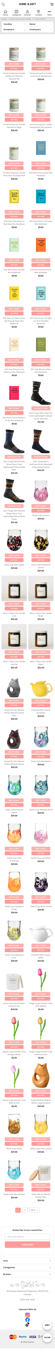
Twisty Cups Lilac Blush (41, 858)
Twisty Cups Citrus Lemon (41, 1149)
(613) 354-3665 (27, 1299)
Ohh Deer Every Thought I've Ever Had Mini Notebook (40, 321)
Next (33, 1210)
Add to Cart (14, 64)
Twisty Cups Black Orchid (40, 907)
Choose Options (41, 408)
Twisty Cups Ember (14, 1149)
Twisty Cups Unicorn (41, 515)
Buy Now (14, 68)
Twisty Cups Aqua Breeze (14, 1194)
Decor (32, 24)
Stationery (35, 29)
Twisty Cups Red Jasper (14, 565)
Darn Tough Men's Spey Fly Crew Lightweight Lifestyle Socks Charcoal (40, 416)
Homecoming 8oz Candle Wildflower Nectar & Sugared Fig (14, 76)
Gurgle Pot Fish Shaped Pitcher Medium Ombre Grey (14, 713)
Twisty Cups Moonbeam (41, 761)
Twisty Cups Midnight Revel (41, 810)
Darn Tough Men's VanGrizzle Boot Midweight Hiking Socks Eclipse (40, 464)
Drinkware (9, 29)
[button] (27, 1315)
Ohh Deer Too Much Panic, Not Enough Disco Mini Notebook (14, 321)
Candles (8, 24)
